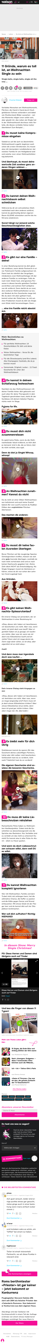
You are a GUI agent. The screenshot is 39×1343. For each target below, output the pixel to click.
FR (32, 2)
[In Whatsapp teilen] (6, 88)
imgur (8, 996)
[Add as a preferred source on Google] (28, 88)
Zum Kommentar (13, 1218)
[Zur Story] (19, 1302)
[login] (2, 1340)
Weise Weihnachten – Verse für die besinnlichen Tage (18, 353)
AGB (7, 1337)
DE (27, 2)
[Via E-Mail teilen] (10, 88)
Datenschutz (15, 1337)
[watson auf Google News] (35, 88)
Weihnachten (8, 1099)
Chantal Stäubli (15, 100)
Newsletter (7, 1334)
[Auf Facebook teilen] (2, 88)
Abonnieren (20, 1115)
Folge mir (30, 100)
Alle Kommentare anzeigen (19, 1274)
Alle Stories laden (19, 1089)
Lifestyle (20, 1097)
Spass (4, 34)
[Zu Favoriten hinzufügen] (20, 88)
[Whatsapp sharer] (8, 1000)
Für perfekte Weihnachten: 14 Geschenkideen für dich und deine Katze (18, 346)
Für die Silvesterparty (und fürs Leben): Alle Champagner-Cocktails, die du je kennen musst (20, 361)
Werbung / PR (17, 1334)
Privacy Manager (27, 1337)
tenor (5, 426)
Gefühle (27, 1099)
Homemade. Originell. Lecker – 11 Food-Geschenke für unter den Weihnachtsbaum (20, 369)
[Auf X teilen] (5, 999)
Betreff (4, 1143)
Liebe (28, 1097)
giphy (5, 191)
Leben (11, 34)
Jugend (19, 1099)
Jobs (25, 1334)
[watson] (7, 2)
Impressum (32, 1334)
